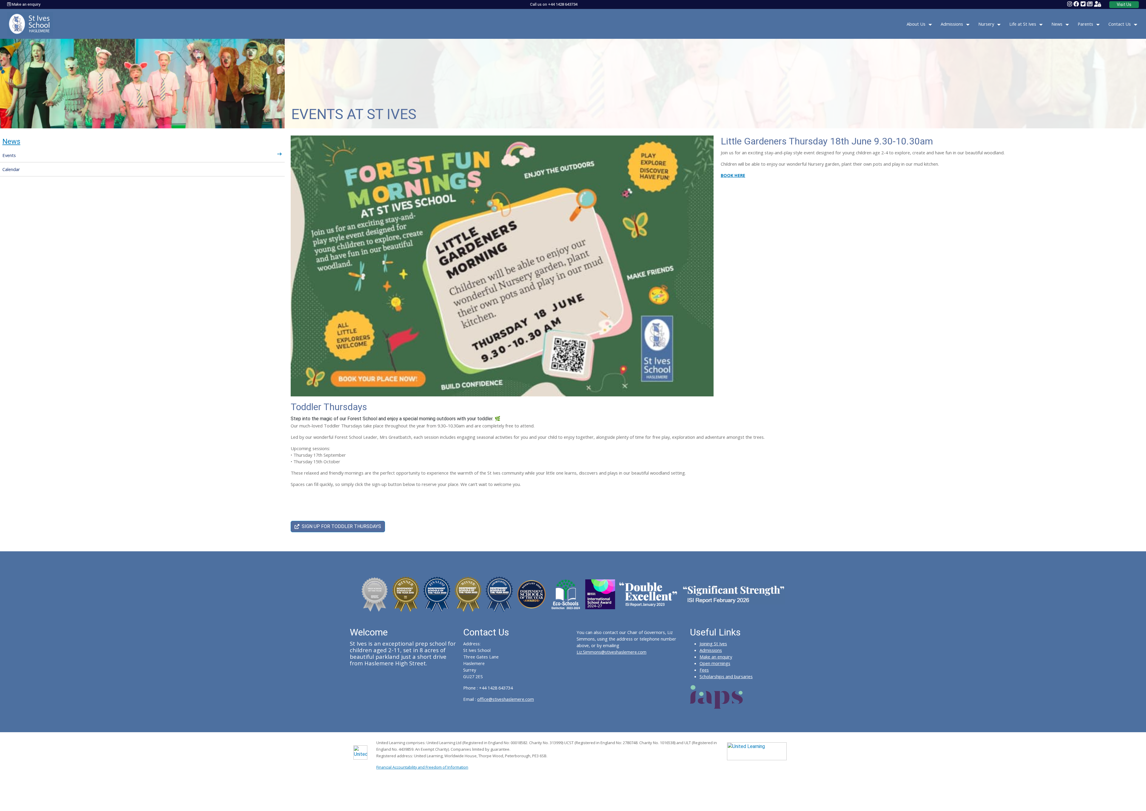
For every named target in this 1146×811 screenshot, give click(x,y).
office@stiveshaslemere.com (505, 699)
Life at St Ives (1022, 24)
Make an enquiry (25, 4)
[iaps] (716, 696)
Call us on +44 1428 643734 (553, 4)
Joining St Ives (713, 644)
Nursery (986, 24)
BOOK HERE (733, 175)
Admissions (952, 24)
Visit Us (1124, 4)
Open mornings (715, 663)
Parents (1085, 24)
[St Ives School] (30, 23)
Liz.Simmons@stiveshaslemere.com (611, 652)
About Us (916, 24)
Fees (704, 670)
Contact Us (1119, 24)
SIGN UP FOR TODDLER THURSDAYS (341, 526)
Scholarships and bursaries (726, 676)
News (1056, 24)
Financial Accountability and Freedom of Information (422, 767)
